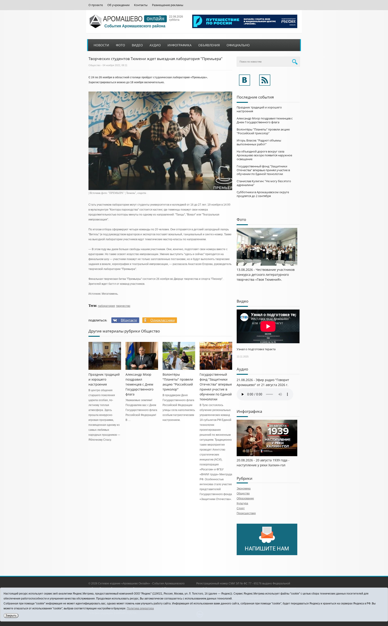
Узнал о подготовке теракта (256, 349)
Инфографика (180, 45)
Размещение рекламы (167, 5)
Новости (101, 45)
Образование (245, 498)
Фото (120, 45)
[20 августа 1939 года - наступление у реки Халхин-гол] (267, 455)
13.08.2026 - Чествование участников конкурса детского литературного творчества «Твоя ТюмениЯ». (266, 274)
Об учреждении (118, 5)
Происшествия (246, 513)
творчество (123, 305)
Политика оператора (140, 608)
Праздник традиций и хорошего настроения (104, 379)
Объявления (209, 45)
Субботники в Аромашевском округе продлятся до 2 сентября (263, 194)
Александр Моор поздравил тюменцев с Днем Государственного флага (139, 384)
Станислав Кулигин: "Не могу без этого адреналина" (264, 183)
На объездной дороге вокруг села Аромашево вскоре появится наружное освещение (264, 155)
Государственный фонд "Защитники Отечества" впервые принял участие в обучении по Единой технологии (263, 170)
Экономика (244, 488)
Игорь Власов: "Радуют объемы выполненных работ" (259, 142)
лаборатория (106, 305)
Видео (137, 45)
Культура (242, 503)
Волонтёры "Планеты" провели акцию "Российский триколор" (263, 131)
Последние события (255, 97)
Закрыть (11, 615)
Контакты (141, 5)
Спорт (241, 508)
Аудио (155, 45)
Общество (94, 65)
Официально (238, 45)
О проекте (95, 5)
